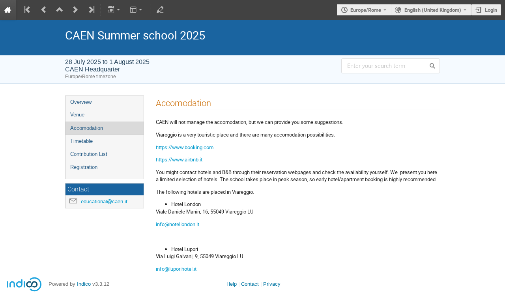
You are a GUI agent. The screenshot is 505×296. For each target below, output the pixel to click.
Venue (77, 115)
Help (231, 284)
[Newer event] (75, 10)
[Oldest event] (28, 10)
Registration (83, 167)
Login (491, 9)
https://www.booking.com (184, 147)
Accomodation (86, 128)
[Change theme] (136, 10)
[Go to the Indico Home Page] (8, 10)
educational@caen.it (104, 201)
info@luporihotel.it (176, 268)
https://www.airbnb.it (179, 159)
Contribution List (88, 154)
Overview (81, 102)
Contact (250, 284)
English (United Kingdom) (432, 9)
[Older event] (44, 10)
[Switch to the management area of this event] (160, 10)
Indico (84, 284)
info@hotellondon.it (177, 224)
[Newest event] (91, 10)
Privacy (272, 284)
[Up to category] (59, 10)
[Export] (114, 10)
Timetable (81, 141)
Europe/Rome (365, 9)
